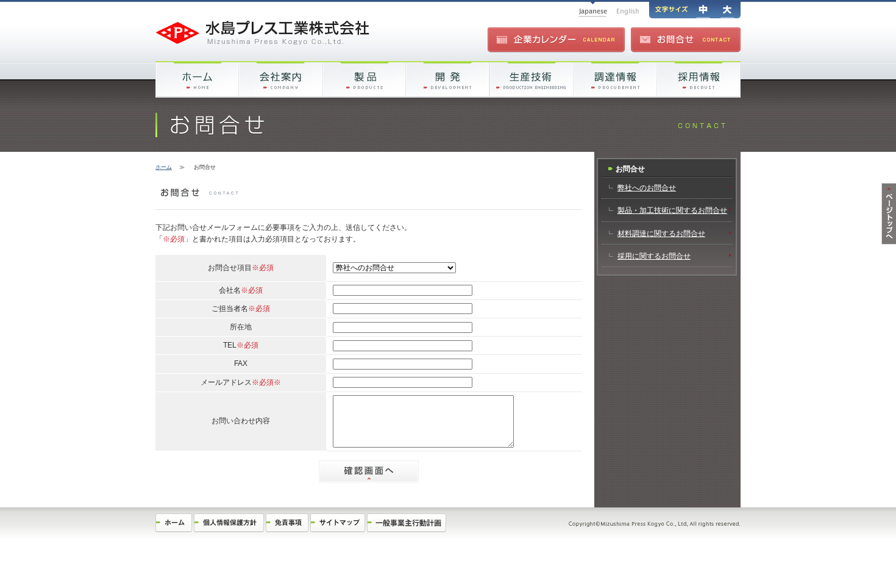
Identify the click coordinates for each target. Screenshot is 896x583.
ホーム (163, 167)
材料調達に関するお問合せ (661, 233)
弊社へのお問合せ (646, 188)
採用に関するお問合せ (654, 256)
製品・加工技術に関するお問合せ (672, 210)
